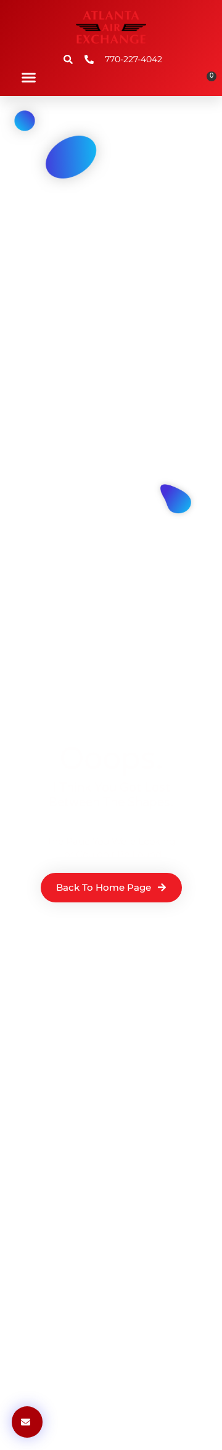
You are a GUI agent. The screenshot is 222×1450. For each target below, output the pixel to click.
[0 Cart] (207, 80)
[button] (29, 77)
